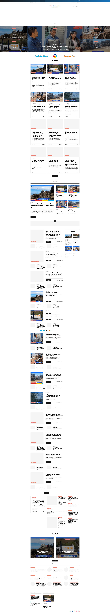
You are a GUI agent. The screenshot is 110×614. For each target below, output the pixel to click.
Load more (55, 175)
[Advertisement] (55, 16)
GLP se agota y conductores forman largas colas (14, 49)
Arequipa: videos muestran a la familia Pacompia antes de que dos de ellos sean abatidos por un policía (41, 585)
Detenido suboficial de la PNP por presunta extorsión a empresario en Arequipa (73, 505)
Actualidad (33, 72)
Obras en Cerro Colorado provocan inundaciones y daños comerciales (96, 49)
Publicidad (35, 2)
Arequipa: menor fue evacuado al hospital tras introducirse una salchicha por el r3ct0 (57, 585)
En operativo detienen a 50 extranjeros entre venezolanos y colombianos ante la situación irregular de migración (62, 522)
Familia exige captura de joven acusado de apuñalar (71, 133)
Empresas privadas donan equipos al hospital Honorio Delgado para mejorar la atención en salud (62, 500)
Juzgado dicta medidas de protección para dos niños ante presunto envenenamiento (71, 106)
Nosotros (32, 2)
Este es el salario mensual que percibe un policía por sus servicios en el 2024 (74, 584)
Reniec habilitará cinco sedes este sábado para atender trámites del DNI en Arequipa (55, 134)
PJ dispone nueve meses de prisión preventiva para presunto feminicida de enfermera (73, 521)
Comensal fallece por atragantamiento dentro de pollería (73, 498)
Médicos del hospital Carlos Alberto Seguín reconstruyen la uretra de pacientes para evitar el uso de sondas (57, 511)
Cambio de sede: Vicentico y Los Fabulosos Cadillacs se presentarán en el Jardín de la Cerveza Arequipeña (38, 502)
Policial (70, 503)
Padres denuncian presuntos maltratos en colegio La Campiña (70, 78)
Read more (48, 241)
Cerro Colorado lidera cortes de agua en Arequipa (96, 36)
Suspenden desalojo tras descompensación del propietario (54, 162)
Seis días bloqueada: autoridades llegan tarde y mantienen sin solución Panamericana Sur (38, 134)
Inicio (78, 2)
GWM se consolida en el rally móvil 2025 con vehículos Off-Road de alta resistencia (73, 513)
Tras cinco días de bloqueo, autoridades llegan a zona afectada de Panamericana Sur (13, 36)
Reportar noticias (74, 2)
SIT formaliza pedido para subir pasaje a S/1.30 (38, 161)
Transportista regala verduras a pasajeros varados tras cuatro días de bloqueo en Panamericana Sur (71, 163)
